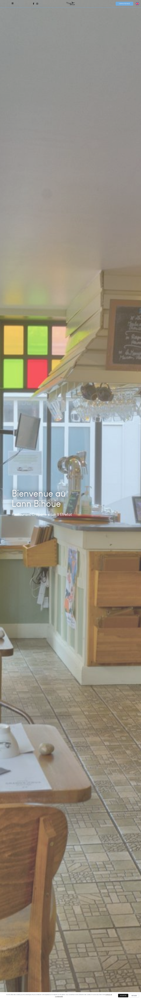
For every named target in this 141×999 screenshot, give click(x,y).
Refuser (134, 995)
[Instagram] (37, 4)
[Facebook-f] (33, 4)
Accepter (123, 995)
